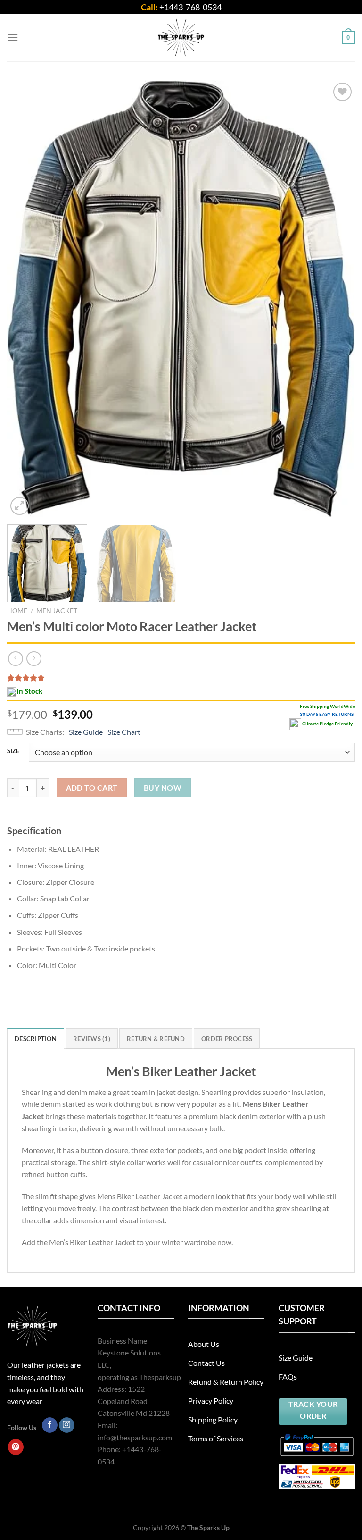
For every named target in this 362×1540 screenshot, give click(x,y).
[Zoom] (19, 506)
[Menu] (12, 37)
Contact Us (206, 1362)
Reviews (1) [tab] (91, 1039)
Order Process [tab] (226, 1039)
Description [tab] (36, 1039)
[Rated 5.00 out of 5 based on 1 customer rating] (181, 678)
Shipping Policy (213, 1419)
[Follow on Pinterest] (16, 1447)
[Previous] (25, 299)
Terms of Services (215, 1438)
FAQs (288, 1376)
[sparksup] (181, 37)
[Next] (336, 299)
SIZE (13, 751)
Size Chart (123, 731)
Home (17, 610)
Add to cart (92, 787)
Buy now (162, 787)
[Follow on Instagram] (66, 1425)
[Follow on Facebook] (50, 1425)
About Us (203, 1343)
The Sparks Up (208, 1527)
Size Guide (86, 731)
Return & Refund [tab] (156, 1039)
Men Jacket (56, 610)
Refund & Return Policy (225, 1381)
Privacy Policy (210, 1400)
